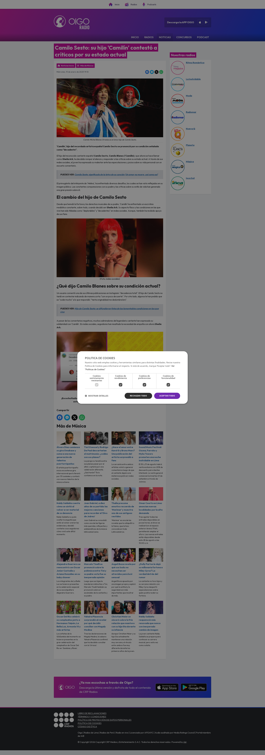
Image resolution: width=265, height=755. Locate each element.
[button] (96, 395)
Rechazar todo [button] (138, 395)
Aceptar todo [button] (167, 395)
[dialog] (132, 377)
